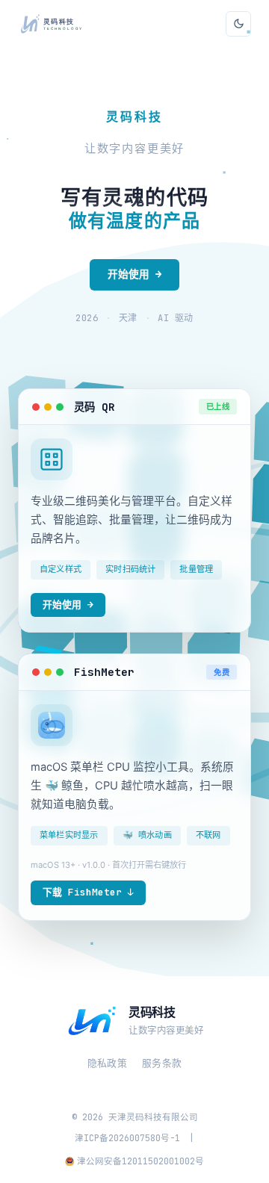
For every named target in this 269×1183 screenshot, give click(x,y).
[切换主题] (238, 24)
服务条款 (162, 1063)
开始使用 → (134, 274)
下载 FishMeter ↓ (88, 892)
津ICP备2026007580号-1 (127, 1137)
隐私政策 (107, 1063)
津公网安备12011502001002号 (140, 1161)
